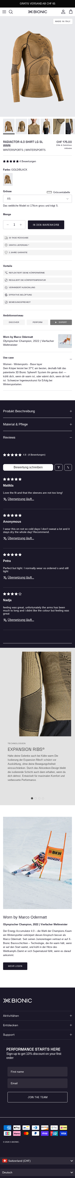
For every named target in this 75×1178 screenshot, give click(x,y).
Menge (7, 214)
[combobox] (37, 1161)
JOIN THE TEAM (38, 1097)
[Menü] (4, 12)
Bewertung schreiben (28, 467)
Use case (8, 357)
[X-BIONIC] (37, 11)
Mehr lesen (15, 966)
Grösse (7, 191)
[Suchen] (12, 12)
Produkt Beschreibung (19, 411)
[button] (11, 161)
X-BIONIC (14, 1142)
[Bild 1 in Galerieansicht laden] (37, 66)
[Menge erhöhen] (21, 224)
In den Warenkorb (46, 224)
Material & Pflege (15, 424)
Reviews (9, 437)
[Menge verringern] (6, 224)
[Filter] (59, 467)
